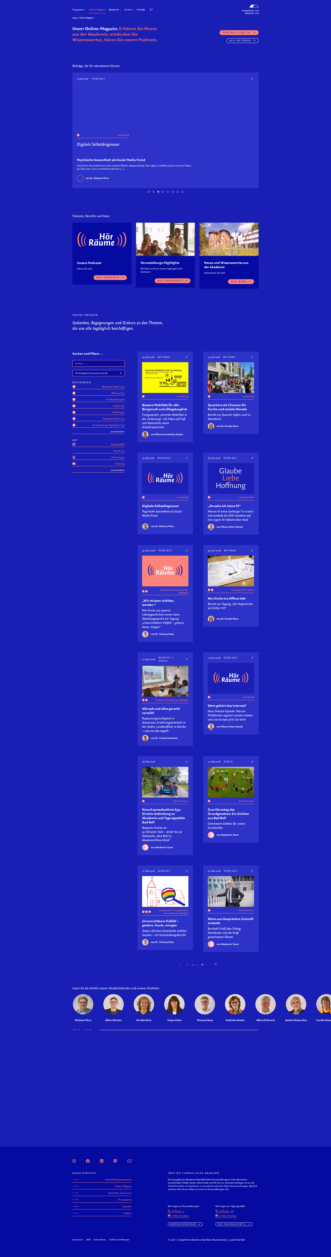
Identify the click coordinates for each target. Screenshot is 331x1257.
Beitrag (164, 359)
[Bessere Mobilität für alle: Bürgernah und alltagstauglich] (186, 359)
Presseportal (124, 1199)
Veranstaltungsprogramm (118, 1179)
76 (202, 966)
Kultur (251, 592)
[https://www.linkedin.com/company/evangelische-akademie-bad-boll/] (101, 1160)
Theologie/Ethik (198, 135)
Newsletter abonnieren (119, 1193)
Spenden (126, 1206)
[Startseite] (250, 6)
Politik (159, 702)
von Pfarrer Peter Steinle (176, 182)
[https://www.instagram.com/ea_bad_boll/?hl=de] (74, 1160)
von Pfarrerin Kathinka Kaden (167, 436)
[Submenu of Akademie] (120, 9)
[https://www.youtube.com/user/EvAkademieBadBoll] (129, 1160)
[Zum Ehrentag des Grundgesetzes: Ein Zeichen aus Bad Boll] (252, 764)
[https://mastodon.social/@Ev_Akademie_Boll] (115, 1160)
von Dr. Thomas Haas (162, 636)
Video (163, 663)
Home (75, 17)
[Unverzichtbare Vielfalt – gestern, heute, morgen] (186, 873)
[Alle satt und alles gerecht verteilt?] (186, 662)
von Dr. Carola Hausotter (164, 740)
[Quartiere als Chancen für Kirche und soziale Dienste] (252, 359)
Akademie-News (180, 803)
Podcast (176, 79)
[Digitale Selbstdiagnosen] (143, 79)
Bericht (165, 660)
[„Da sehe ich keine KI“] (252, 460)
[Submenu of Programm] (84, 9)
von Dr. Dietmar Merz (162, 528)
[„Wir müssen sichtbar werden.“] (186, 553)
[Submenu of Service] (133, 9)
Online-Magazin (123, 1186)
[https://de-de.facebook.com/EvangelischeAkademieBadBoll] (88, 1160)
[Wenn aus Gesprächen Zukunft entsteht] (252, 873)
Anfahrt (127, 1213)
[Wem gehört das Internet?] (252, 660)
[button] (157, 9)
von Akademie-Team (162, 849)
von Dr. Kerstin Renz (227, 428)
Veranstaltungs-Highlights (181, 594)
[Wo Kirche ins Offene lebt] (252, 553)
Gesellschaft (182, 398)
